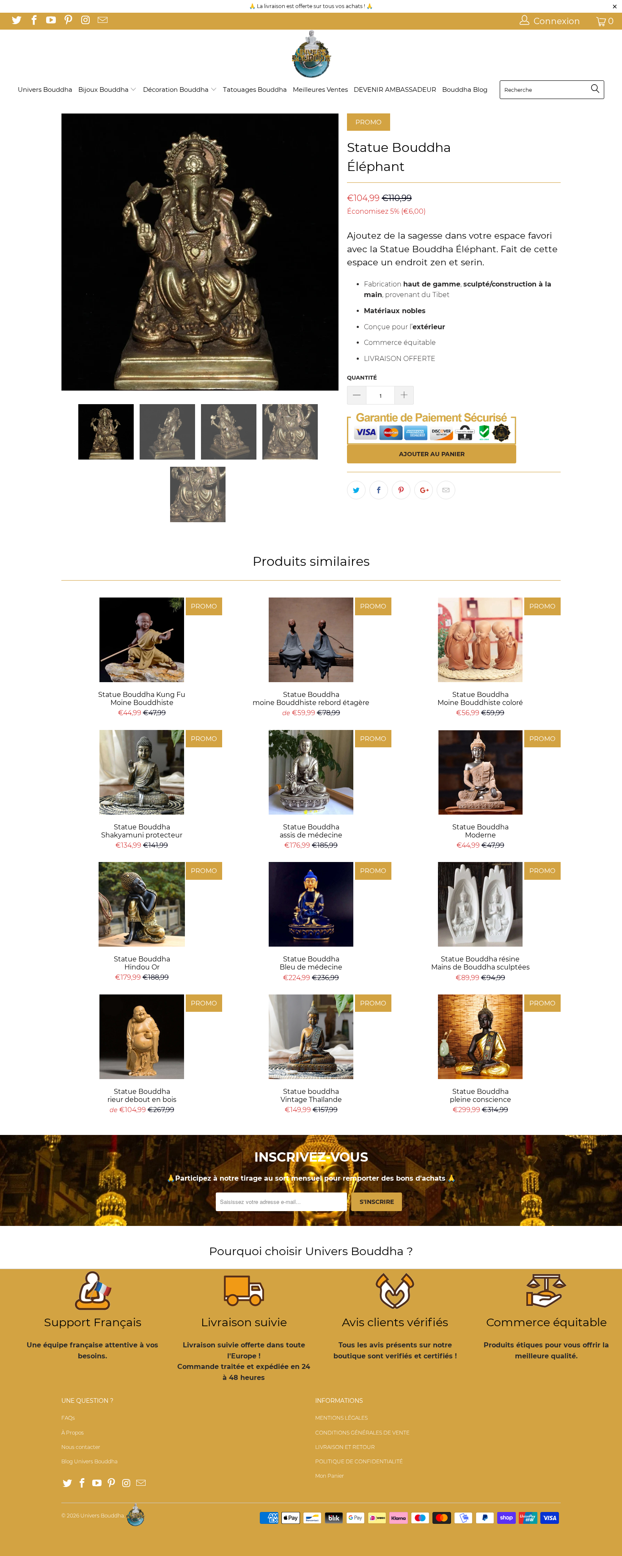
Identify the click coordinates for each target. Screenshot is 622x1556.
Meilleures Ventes (320, 89)
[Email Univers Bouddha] (101, 21)
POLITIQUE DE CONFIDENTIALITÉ (359, 1461)
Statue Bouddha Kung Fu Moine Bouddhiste (141, 640)
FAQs (68, 1418)
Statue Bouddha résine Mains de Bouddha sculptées (480, 904)
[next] (323, 252)
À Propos (72, 1432)
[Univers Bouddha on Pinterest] (67, 21)
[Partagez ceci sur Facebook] (378, 490)
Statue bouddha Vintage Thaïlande (311, 1036)
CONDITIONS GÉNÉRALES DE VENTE (362, 1432)
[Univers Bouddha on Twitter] (16, 21)
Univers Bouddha (45, 89)
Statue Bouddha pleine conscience (480, 1036)
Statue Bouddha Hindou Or (141, 904)
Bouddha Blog (464, 89)
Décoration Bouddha (176, 89)
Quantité (362, 377)
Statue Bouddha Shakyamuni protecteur (141, 772)
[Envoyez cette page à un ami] (446, 490)
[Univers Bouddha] (311, 54)
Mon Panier (329, 1476)
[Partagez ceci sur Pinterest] (401, 490)
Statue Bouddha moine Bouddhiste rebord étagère (311, 640)
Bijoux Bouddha (104, 89)
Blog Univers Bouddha (89, 1461)
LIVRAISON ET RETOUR (345, 1447)
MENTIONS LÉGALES (341, 1418)
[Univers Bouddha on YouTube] (50, 21)
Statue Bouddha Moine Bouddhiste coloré (480, 640)
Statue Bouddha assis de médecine (311, 772)
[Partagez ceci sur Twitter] (356, 490)
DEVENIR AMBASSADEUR (395, 89)
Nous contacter (80, 1447)
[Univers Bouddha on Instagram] (84, 21)
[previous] (76, 252)
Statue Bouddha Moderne (480, 772)
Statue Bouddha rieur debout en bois (141, 1036)
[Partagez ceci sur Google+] (423, 490)
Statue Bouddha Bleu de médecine (311, 904)
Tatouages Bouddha (255, 89)
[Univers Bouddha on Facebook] (33, 21)
